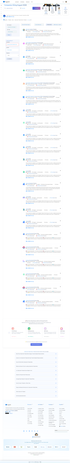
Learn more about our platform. (13, 410)
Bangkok (42, 30)
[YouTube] (9, 411)
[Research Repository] (1, 17)
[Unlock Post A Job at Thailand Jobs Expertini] (39, 461)
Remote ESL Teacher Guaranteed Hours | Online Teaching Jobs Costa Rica (38, 69)
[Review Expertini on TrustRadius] (42, 447)
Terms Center (29, 415)
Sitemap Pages (29, 421)
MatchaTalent (29, 110)
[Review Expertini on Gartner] (8, 447)
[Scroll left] (9, 333)
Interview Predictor (41, 418)
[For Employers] (1, 13)
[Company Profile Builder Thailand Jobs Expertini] (37, 461)
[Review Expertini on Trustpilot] (22, 447)
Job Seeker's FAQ (40, 425)
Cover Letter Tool (40, 415)
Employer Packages (51, 410)
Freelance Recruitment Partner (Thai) (32, 233)
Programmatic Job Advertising (51, 422)
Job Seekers (22, 1)
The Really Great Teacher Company (32, 43)
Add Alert (9, 58)
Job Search (17, 1)
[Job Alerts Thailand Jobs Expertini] (34, 461)
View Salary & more (37, 31)
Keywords (8, 42)
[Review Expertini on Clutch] (35, 447)
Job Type (8, 29)
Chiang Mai (35, 110)
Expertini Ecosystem (62, 410)
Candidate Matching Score (52, 420)
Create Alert (49, 24)
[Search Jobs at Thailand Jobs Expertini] (32, 461)
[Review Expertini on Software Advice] (64, 447)
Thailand (41, 43)
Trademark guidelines (42, 452)
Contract (58, 70)
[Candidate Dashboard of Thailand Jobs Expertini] (31, 461)
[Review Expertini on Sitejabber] (50, 447)
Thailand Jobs (35, 437)
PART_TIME (29, 45)
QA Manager (28, 56)
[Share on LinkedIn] (9, 17)
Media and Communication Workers (47, 184)
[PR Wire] (1, 19)
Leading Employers (52, 11)
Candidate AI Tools (41, 408)
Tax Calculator (40, 423)
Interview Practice (40, 416)
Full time (29, 31)
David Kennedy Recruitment (31, 234)
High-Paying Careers (52, 13)
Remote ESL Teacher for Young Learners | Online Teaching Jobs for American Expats (40, 82)
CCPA (28, 418)
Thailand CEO (28, 109)
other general (41, 110)
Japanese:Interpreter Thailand (31, 183)
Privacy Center (29, 416)
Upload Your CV (65, 10)
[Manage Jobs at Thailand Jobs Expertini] (40, 461)
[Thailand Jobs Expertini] (7, 1)
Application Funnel (51, 416)
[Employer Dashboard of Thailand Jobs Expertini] (35, 461)
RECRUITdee (29, 57)
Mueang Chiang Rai (40, 261)
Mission (60, 413)
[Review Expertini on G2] (15, 447)
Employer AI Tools (51, 408)
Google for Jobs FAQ (62, 420)
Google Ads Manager (52, 424)
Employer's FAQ (61, 418)
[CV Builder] (1, 15)
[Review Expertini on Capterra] (29, 447)
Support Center (29, 408)
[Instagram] (8, 411)
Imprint (60, 415)
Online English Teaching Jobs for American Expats (34, 42)
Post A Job (50, 411)
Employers (27, 1)
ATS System (50, 413)
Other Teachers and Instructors (50, 30)
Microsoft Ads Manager (52, 426)
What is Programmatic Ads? (62, 424)
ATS (32, 1)
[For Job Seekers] (1, 11)
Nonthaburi (35, 123)
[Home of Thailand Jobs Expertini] (29, 461)
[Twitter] (7, 411)
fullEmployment (52, 57)
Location (7, 47)
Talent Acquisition (51, 415)
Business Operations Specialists (47, 234)
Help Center (29, 410)
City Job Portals (29, 423)
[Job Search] (63, 2)
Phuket (38, 288)
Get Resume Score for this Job (47, 31)
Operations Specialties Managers (42, 57)
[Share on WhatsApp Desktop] (13, 17)
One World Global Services (31, 184)
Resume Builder (40, 411)
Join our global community (46, 12)
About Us (60, 411)
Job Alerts (39, 420)
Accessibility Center (30, 413)
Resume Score (40, 413)
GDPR (28, 420)
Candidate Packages (41, 410)
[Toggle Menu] (1, 5)
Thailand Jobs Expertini (9, 407)
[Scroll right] (64, 333)
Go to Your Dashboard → (36, 344)
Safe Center (29, 411)
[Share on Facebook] (6, 17)
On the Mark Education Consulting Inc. (33, 30)
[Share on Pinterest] (10, 17)
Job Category (9, 24)
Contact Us (61, 416)
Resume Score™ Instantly (59, 12)
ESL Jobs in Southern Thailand (31, 29)
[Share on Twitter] (8, 17)
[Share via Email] (12, 17)
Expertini (61, 404)
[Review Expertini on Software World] (57, 447)
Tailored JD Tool (51, 418)
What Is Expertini (61, 408)
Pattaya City (39, 301)
